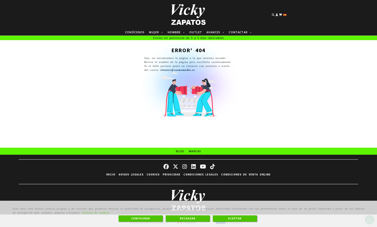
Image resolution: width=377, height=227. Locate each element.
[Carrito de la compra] (280, 14)
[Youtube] (203, 167)
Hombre (175, 32)
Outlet (195, 32)
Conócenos (134, 32)
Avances (214, 32)
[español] (284, 14)
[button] (276, 14)
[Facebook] (166, 167)
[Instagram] (184, 167)
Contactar (239, 32)
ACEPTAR (235, 218)
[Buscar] (273, 14)
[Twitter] (175, 167)
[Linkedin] (193, 167)
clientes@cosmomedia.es (177, 69)
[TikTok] (212, 167)
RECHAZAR (187, 218)
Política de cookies (95, 212)
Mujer (154, 32)
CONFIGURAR (140, 218)
